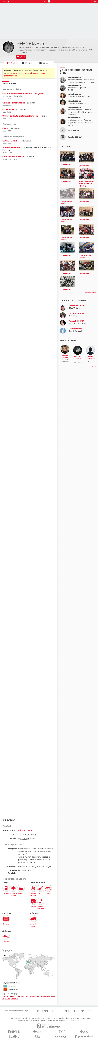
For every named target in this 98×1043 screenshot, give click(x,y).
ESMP (5, 128)
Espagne (31, 996)
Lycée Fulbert (9, 109)
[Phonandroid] (84, 1036)
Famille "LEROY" (75, 137)
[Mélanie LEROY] (8, 47)
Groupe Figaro (58, 1020)
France (39, 996)
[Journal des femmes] (14, 1031)
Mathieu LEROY (77, 358)
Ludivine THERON (76, 313)
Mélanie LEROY (74, 78)
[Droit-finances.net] (84, 1031)
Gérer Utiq (36, 1020)
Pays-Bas (6, 999)
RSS (64, 1018)
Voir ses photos (90, 293)
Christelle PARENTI (76, 306)
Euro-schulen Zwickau (13, 157)
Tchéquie (14, 999)
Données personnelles (84, 1018)
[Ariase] (60, 1036)
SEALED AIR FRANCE (12, 147)
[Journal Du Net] (60, 1031)
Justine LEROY (65, 357)
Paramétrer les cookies (25, 1020)
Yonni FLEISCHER (90, 358)
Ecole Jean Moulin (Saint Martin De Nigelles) (23, 93)
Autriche (15, 996)
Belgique (23, 996)
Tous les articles (57, 1018)
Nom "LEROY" (74, 130)
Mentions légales (46, 1020)
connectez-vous (20, 73)
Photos (28, 63)
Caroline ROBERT (76, 329)
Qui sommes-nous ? (13, 1018)
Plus (94, 366)
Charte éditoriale (32, 1018)
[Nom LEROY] (63, 130)
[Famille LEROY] (63, 137)
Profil (13, 63)
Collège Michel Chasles (13, 103)
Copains (46, 63)
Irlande (46, 996)
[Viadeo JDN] (37, 1036)
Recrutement (71, 1018)
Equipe (23, 1018)
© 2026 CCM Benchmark (72, 1020)
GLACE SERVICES (10, 141)
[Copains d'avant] (14, 1036)
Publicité (42, 1018)
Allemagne (6, 996)
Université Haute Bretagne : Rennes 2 (20, 116)
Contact (48, 1018)
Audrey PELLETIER (76, 321)
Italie (52, 996)
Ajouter (22, 57)
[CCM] (37, 1031)
